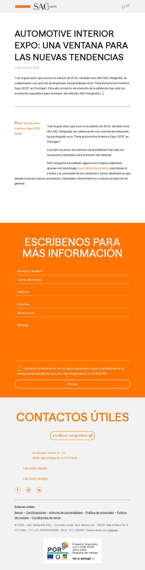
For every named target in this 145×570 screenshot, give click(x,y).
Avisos (18, 512)
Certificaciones (36, 512)
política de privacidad (31, 373)
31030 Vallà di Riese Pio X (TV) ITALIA (54, 458)
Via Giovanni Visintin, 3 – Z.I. (48, 453)
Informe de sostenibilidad (65, 512)
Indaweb (113, 530)
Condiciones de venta (46, 517)
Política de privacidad (100, 512)
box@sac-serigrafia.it (70, 435)
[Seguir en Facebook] (17, 490)
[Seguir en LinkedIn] (39, 490)
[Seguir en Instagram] (28, 490)
